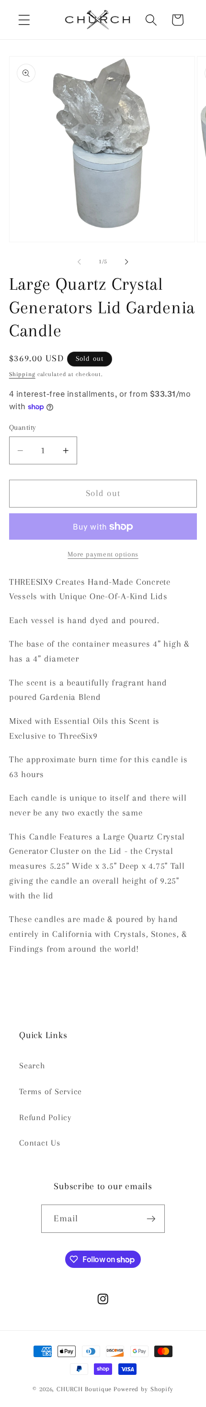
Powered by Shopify (143, 1389)
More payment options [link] (103, 554)
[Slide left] (79, 261)
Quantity (22, 427)
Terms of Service (50, 1091)
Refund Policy (45, 1117)
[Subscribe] (151, 1218)
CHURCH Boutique (84, 1389)
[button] (24, 20)
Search (32, 1065)
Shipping (22, 374)
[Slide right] (126, 261)
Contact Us (39, 1142)
